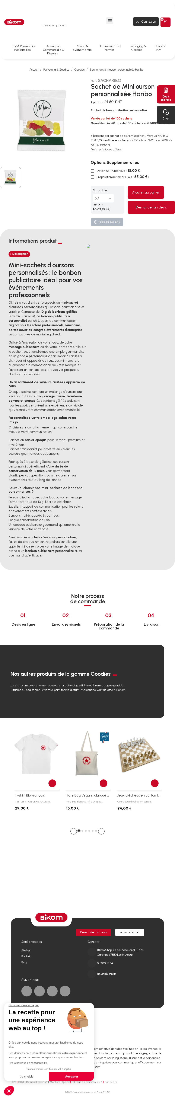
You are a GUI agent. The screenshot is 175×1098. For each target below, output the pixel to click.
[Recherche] (87, 25)
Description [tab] (20, 254)
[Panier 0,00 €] (165, 22)
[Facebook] (26, 991)
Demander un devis (151, 207)
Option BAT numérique (118, 170)
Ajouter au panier (146, 192)
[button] (73, 831)
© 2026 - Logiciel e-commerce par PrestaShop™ (87, 1092)
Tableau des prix (109, 221)
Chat (165, 118)
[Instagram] (65, 991)
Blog (24, 962)
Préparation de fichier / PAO (122, 177)
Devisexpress (166, 98)
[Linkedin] (39, 991)
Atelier (25, 950)
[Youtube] (52, 991)
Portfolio (26, 956)
